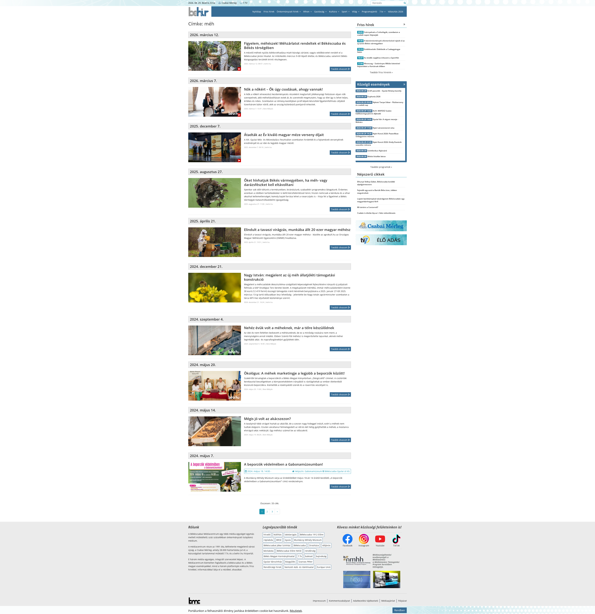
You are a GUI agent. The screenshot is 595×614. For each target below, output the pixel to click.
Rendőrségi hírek (272, 567)
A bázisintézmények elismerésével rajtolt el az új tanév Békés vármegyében (381, 42)
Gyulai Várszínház (273, 561)
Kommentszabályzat (339, 600)
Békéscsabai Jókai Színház (277, 545)
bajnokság (321, 556)
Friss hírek (269, 11)
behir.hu (267, 64)
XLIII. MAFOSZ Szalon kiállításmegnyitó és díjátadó (374, 112)
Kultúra (333, 11)
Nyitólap (256, 11)
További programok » (381, 166)
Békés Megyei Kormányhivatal (279, 556)
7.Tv (300, 556)
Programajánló (369, 11)
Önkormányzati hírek (288, 11)
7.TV (244, 2)
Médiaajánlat (388, 600)
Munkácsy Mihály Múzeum (308, 539)
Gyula (288, 539)
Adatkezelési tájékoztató (365, 600)
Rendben (399, 610)
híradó (267, 534)
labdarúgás (291, 534)
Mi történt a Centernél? (367, 207)
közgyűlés (290, 561)
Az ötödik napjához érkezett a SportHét (381, 57)
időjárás (326, 545)
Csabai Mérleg (229, 2)
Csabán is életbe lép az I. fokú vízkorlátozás (376, 213)
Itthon (306, 11)
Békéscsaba (300, 545)
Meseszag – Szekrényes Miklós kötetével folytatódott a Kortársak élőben (378, 65)
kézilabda (268, 550)
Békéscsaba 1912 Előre (311, 534)
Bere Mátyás (268, 108)
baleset (309, 556)
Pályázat (402, 600)
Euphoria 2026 (374, 96)
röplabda (268, 539)
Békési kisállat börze (377, 156)
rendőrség (310, 550)
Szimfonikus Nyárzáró (377, 150)
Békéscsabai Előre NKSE (289, 550)
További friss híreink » (381, 72)
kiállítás (278, 534)
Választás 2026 (395, 11)
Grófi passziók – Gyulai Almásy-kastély (384, 90)
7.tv (381, 11)
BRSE (279, 539)
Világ (355, 11)
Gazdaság (319, 11)
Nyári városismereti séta (383, 128)
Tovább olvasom (339, 68)
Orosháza (314, 545)
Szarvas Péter (306, 561)
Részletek (296, 611)
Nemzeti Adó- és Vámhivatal (299, 567)
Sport (345, 11)
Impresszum (319, 600)
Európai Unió (323, 567)
